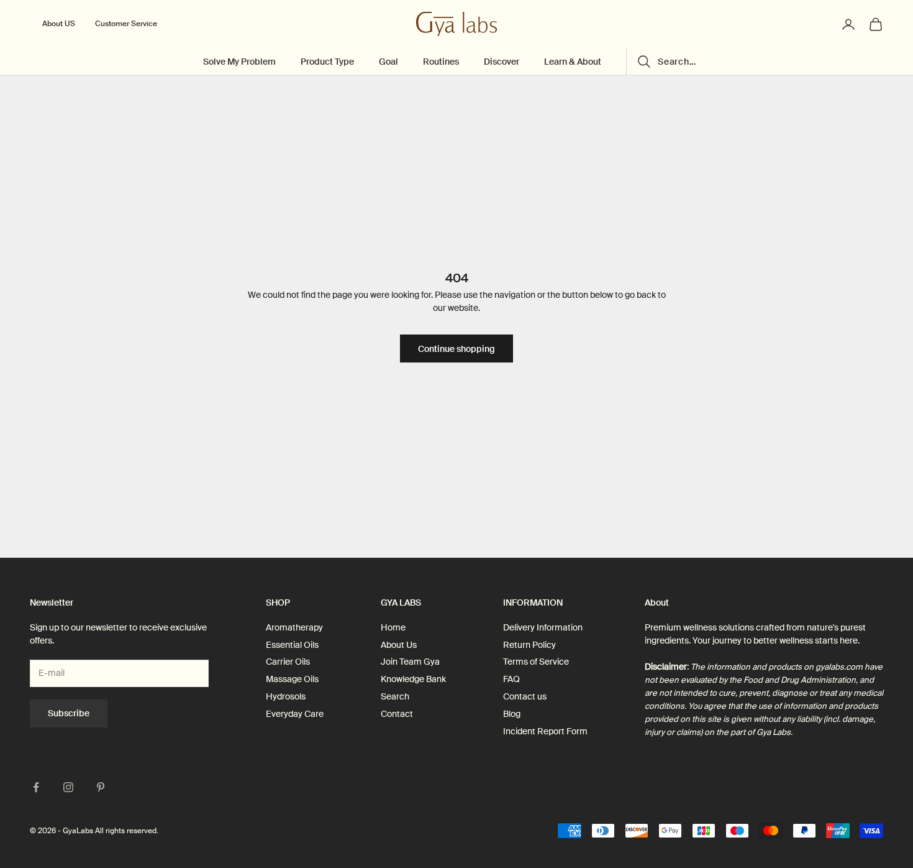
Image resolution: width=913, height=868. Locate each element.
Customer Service (126, 24)
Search (395, 696)
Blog (511, 713)
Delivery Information (543, 627)
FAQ (511, 679)
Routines (441, 62)
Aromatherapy (294, 627)
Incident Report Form (545, 731)
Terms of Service (536, 661)
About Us (399, 644)
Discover (501, 62)
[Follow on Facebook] (36, 787)
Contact (397, 713)
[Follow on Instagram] (68, 787)
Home (393, 627)
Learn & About (572, 62)
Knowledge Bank (413, 679)
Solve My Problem (239, 62)
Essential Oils (292, 644)
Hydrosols (286, 696)
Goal (388, 62)
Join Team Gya (410, 661)
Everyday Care (295, 713)
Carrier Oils (288, 661)
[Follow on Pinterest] (100, 787)
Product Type (327, 62)
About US (58, 24)
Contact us (525, 696)
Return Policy (529, 644)
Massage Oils (292, 679)
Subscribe (68, 713)
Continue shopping (456, 348)
